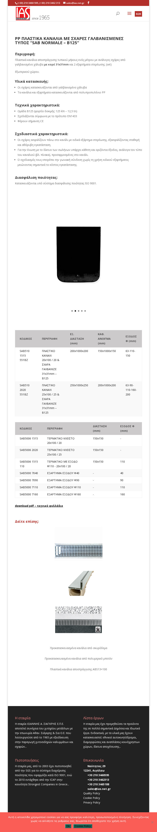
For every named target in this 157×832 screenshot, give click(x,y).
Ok (68, 826)
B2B (138, 14)
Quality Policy (91, 793)
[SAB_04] (78, 318)
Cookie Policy (91, 798)
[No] (152, 822)
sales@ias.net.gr (99, 789)
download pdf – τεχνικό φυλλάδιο (39, 506)
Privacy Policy (91, 802)
